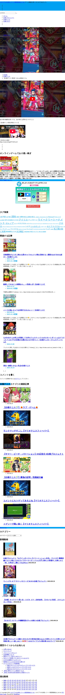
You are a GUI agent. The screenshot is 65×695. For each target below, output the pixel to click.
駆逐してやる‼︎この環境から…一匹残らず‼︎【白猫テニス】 (24, 284)
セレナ (62, 226)
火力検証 (20, 231)
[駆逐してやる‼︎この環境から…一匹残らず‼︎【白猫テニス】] (9, 281)
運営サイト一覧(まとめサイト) (12, 656)
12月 (35, 682)
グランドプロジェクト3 (7, 226)
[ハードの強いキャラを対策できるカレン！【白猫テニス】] (9, 306)
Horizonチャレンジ (54, 217)
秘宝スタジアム (34, 231)
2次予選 (8, 217)
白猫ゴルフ (6, 21)
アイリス (23, 220)
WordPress (16, 694)
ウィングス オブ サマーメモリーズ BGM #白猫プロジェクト (25, 581)
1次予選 (3, 217)
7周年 (13, 216)
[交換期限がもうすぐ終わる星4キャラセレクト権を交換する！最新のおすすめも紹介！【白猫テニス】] (9, 251)
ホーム (5, 16)
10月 (29, 682)
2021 (4, 689)
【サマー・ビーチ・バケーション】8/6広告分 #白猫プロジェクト (33, 454)
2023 (4, 685)
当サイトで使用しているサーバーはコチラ (16, 658)
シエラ (27, 226)
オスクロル (22, 223)
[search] (16, 13)
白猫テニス (6, 19)
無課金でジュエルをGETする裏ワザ (14, 661)
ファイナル (14, 229)
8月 (24, 680)
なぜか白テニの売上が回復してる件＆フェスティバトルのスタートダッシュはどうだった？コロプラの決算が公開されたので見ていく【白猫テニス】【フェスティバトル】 (33, 340)
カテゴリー (3, 535)
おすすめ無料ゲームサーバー (12, 660)
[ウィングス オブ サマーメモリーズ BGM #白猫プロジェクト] (9, 577)
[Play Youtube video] (32, 99)
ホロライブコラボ (22, 229)
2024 (4, 684)
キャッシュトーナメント (36, 223)
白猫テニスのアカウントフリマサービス (19, 667)
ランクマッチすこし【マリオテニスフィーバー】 (26, 431)
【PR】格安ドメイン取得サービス (13, 670)
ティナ (5, 229)
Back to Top (3, 527)
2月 (10, 680)
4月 (15, 680)
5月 (17, 680)
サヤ (24, 226)
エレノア (9, 223)
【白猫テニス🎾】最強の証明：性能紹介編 (23, 477)
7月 (22, 680)
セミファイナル (53, 226)
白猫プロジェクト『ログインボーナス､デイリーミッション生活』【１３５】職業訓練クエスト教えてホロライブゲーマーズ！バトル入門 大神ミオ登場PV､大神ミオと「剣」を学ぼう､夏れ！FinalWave (33, 560)
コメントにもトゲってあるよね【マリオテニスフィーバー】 (31, 500)
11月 (32, 682)
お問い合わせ (7, 649)
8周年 (18, 217)
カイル (28, 223)
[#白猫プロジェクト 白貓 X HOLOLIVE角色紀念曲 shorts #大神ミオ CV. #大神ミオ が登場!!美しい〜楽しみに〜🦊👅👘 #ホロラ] (9, 635)
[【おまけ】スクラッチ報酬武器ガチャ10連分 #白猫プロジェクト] (9, 617)
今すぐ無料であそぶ (6, 180)
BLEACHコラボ (44, 217)
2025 (4, 682)
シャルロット (35, 226)
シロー (42, 226)
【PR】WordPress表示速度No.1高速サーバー (16, 672)
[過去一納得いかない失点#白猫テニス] (9, 362)
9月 (27, 682)
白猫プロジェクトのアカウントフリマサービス (21, 665)
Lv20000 (2, 220)
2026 (4, 680)
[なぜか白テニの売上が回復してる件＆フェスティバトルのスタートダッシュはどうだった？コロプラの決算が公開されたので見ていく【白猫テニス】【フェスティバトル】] (9, 334)
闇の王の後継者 (42, 231)
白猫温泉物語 (27, 231)
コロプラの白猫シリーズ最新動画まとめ (22, 692)
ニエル (8, 229)
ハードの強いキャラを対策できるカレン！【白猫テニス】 (24, 310)
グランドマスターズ (18, 226)
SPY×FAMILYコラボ (11, 220)
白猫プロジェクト (8, 17)
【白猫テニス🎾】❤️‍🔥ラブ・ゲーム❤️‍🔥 (20, 407)
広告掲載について (8, 654)
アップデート (32, 220)
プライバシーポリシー (10, 653)
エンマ (16, 223)
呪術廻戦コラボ (11, 231)
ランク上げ (29, 229)
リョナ (48, 229)
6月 (20, 680)
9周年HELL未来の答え (27, 217)
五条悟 (52, 229)
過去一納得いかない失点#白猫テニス (16, 366)
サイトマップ (7, 651)
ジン (45, 226)
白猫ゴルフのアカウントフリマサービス (19, 669)
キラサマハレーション (48, 223)
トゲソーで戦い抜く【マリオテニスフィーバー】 (26, 524)
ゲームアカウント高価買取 (11, 663)
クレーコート (56, 223)
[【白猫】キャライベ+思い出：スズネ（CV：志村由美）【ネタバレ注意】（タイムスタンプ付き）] (9, 596)
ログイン (17, 378)
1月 (8, 680)
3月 (13, 680)
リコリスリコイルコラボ (39, 229)
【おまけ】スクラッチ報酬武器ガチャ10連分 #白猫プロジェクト (26, 620)
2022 (4, 687)
